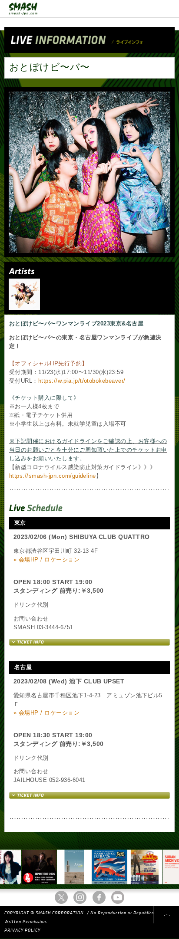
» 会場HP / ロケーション (46, 559)
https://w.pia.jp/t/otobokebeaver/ (82, 381)
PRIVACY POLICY (22, 930)
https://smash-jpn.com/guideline (52, 476)
